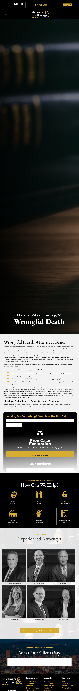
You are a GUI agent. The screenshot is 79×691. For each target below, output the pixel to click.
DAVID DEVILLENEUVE (14, 583)
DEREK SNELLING (39, 619)
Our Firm (47, 681)
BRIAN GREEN (63, 583)
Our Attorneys (49, 683)
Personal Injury (31, 681)
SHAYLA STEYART (63, 619)
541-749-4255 (41, 5)
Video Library (67, 688)
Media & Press (67, 686)
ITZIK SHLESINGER (39, 583)
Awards (65, 683)
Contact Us (48, 688)
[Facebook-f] (64, 4)
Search (14, 425)
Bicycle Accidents (32, 688)
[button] (5, 14)
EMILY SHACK (14, 619)
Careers (65, 681)
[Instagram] (67, 4)
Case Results (49, 686)
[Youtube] (70, 4)
